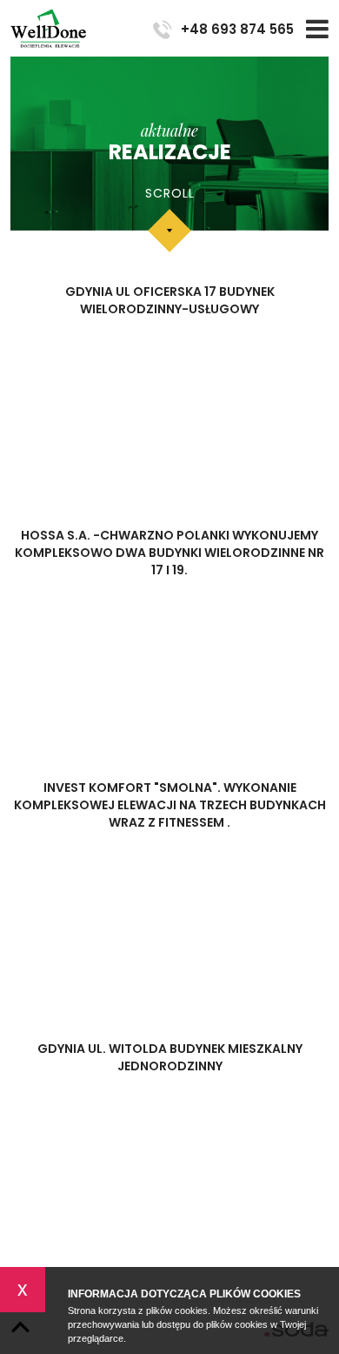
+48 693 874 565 (237, 29)
